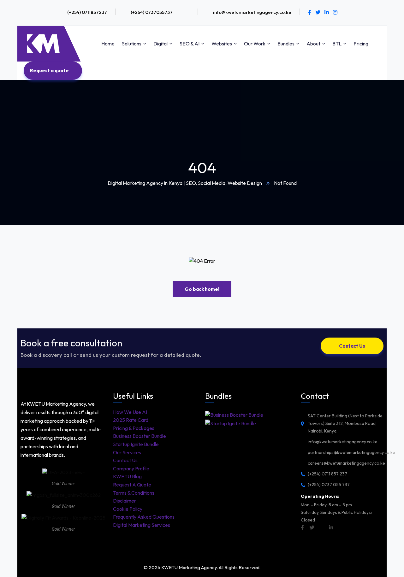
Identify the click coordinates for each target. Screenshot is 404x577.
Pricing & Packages (133, 428)
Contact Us (125, 460)
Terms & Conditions (133, 493)
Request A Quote (132, 484)
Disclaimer (124, 501)
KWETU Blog (127, 476)
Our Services (127, 452)
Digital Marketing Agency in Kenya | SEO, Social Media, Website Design (185, 183)
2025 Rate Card (130, 420)
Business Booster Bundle (139, 436)
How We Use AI (130, 412)
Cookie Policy (127, 509)
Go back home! (202, 289)
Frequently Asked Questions (144, 517)
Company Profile (131, 468)
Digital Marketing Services (141, 525)
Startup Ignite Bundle (136, 444)
